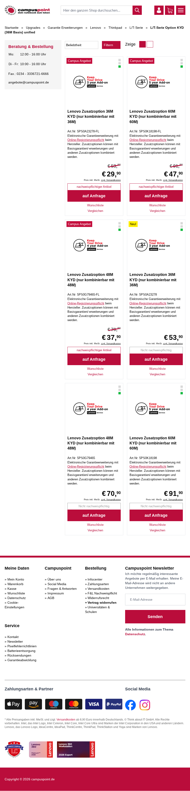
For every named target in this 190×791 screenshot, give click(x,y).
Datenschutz (16, 598)
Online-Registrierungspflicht (85, 140)
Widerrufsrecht (98, 598)
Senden (155, 616)
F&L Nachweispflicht (102, 593)
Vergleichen (95, 211)
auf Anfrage (93, 196)
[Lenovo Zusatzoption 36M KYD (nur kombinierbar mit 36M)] (94, 82)
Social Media (57, 584)
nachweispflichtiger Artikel (94, 186)
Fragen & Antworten (62, 588)
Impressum (56, 593)
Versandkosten (98, 588)
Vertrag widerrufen (102, 602)
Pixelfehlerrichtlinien (22, 646)
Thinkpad (115, 27)
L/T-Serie (136, 27)
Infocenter (95, 579)
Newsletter (15, 641)
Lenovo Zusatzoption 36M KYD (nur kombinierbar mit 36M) (90, 116)
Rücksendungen (19, 655)
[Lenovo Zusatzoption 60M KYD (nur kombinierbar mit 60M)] (156, 82)
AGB (51, 598)
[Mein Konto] (159, 10)
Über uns (54, 579)
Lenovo (95, 27)
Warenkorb (15, 584)
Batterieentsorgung (21, 651)
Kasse (11, 588)
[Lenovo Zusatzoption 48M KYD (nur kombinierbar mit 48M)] (94, 245)
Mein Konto (15, 579)
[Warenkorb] (170, 10)
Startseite (12, 27)
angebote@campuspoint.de (28, 82)
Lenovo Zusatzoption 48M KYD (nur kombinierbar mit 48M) (90, 280)
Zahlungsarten (98, 584)
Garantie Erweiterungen (65, 27)
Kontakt (13, 637)
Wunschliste (16, 593)
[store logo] (27, 10)
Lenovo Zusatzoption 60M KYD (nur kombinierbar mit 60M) (153, 116)
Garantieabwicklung (21, 660)
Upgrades (33, 27)
